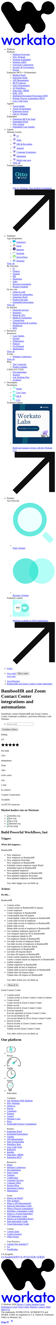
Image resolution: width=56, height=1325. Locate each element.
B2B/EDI (11, 1149)
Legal (14, 1307)
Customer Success (15, 1180)
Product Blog (13, 1185)
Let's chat (11, 676)
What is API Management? (19, 1203)
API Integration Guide (17, 1216)
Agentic (10, 1136)
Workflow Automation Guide (20, 1211)
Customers (12, 1111)
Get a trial (11, 673)
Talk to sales (23, 673)
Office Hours (13, 1236)
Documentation (14, 1170)
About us (11, 1106)
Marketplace (12, 1190)
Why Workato (13, 1103)
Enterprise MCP (14, 1157)
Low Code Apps (14, 1147)
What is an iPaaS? (15, 1198)
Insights (10, 1152)
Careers (10, 1116)
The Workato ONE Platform (20, 1100)
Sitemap (33, 1307)
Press (9, 1121)
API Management (15, 1139)
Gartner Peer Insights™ (17, 1244)
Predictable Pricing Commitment (21, 1124)
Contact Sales (13, 1231)
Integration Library (15, 1188)
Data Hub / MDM (15, 1154)
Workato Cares (13, 1119)
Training (11, 1175)
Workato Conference (16, 1167)
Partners (10, 1113)
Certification (12, 1177)
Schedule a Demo (9, 729)
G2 (8, 1247)
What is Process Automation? (20, 1208)
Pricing (10, 1108)
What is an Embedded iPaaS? (20, 1219)
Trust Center (12, 1172)
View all (11, 263)
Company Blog (14, 1183)
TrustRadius (12, 1249)
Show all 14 (13, 985)
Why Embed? (13, 1201)
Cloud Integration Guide (18, 1224)
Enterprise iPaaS (14, 1131)
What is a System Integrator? (20, 1213)
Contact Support (14, 1234)
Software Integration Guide (19, 1206)
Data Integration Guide (17, 1221)
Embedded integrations (17, 1134)
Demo (9, 1165)
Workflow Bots (14, 1144)
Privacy (20, 1304)
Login (9, 668)
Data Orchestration (15, 1142)
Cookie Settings (31, 1304)
